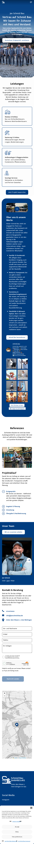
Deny (17, 832)
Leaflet (15, 757)
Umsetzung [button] (10, 510)
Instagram (5, 799)
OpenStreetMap (22, 757)
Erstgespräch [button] (10, 491)
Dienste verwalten (16, 821)
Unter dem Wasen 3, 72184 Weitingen (19, 620)
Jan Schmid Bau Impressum (24, 841)
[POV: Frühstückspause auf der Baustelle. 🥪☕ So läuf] (22, 375)
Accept (17, 827)
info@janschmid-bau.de (14, 615)
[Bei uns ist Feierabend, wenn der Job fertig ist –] (22, 364)
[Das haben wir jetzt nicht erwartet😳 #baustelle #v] (22, 397)
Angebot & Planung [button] (13, 506)
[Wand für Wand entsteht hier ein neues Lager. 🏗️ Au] (11, 386)
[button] (31, 808)
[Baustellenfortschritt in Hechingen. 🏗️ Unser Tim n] (22, 386)
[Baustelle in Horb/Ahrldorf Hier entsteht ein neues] (11, 375)
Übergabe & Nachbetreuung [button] (16, 513)
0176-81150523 (10, 611)
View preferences (17, 836)
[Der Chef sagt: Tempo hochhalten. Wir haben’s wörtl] (11, 364)
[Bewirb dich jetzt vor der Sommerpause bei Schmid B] (11, 397)
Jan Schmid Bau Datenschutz (11, 841)
